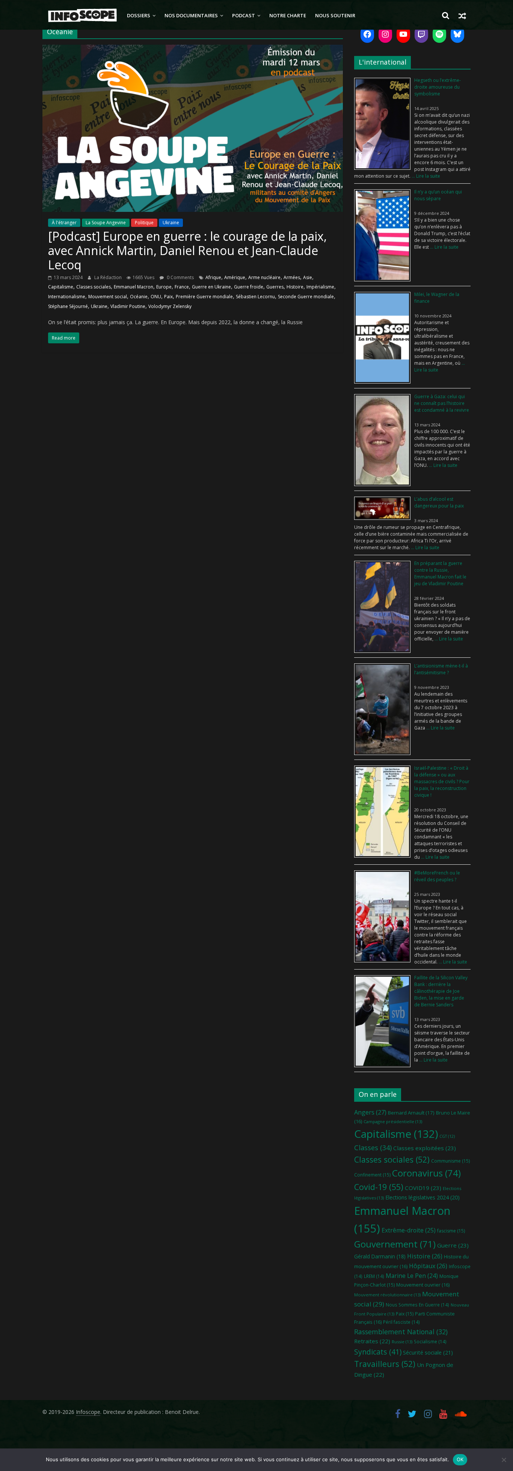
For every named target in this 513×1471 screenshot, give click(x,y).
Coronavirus (426, 1173)
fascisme (451, 1231)
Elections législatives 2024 (422, 1197)
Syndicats (377, 1352)
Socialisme (430, 1341)
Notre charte (287, 15)
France (182, 287)
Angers (370, 1112)
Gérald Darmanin (380, 1256)
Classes (373, 1147)
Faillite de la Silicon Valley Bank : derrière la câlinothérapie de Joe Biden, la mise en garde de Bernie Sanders (441, 991)
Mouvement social (107, 296)
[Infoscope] (82, 16)
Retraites (372, 1341)
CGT (447, 1136)
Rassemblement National (401, 1331)
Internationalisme (66, 296)
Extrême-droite (409, 1230)
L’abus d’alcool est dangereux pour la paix (439, 502)
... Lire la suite (425, 176)
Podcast (243, 15)
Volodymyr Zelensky (170, 306)
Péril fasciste (401, 1322)
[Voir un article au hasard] (462, 15)
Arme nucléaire (264, 277)
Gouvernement (395, 1244)
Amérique (234, 277)
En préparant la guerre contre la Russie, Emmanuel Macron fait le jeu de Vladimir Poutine (440, 573)
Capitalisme (60, 287)
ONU (156, 296)
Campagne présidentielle (393, 1121)
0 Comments (180, 277)
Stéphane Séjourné (68, 306)
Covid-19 (378, 1186)
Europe (164, 287)
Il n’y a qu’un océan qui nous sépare (438, 195)
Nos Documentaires (191, 15)
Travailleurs (384, 1363)
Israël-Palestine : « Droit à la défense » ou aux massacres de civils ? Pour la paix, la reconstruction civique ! (441, 781)
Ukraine (171, 222)
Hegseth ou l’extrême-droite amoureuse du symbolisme (437, 87)
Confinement (372, 1175)
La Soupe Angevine (106, 222)
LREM (374, 1276)
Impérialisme (320, 287)
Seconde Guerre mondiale (306, 296)
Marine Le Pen (412, 1276)
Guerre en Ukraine (211, 287)
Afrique (213, 277)
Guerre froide (248, 287)
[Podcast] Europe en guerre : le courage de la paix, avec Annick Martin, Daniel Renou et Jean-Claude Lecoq (187, 250)
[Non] (503, 1459)
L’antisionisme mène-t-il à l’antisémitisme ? (441, 669)
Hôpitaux (428, 1266)
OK (460, 1459)
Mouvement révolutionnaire (387, 1294)
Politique (144, 222)
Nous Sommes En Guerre (417, 1305)
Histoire (295, 287)
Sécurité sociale (428, 1352)
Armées (292, 277)
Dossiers (138, 15)
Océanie (139, 296)
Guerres (275, 287)
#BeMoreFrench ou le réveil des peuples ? (437, 876)
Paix (168, 296)
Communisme (450, 1161)
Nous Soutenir (335, 15)
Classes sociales (93, 287)
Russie (402, 1341)
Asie (307, 277)
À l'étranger (64, 222)
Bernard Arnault (411, 1112)
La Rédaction (108, 277)
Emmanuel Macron (133, 287)
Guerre (453, 1245)
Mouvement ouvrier (423, 1284)
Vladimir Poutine (127, 306)
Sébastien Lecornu (255, 296)
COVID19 (423, 1188)
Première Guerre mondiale (204, 296)
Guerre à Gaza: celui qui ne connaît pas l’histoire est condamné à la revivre (441, 403)
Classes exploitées (424, 1148)
